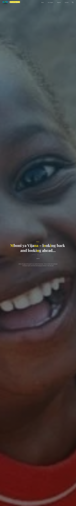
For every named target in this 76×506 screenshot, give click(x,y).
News (37, 241)
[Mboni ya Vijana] (5, 2)
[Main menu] (72, 2)
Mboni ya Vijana (14, 2)
